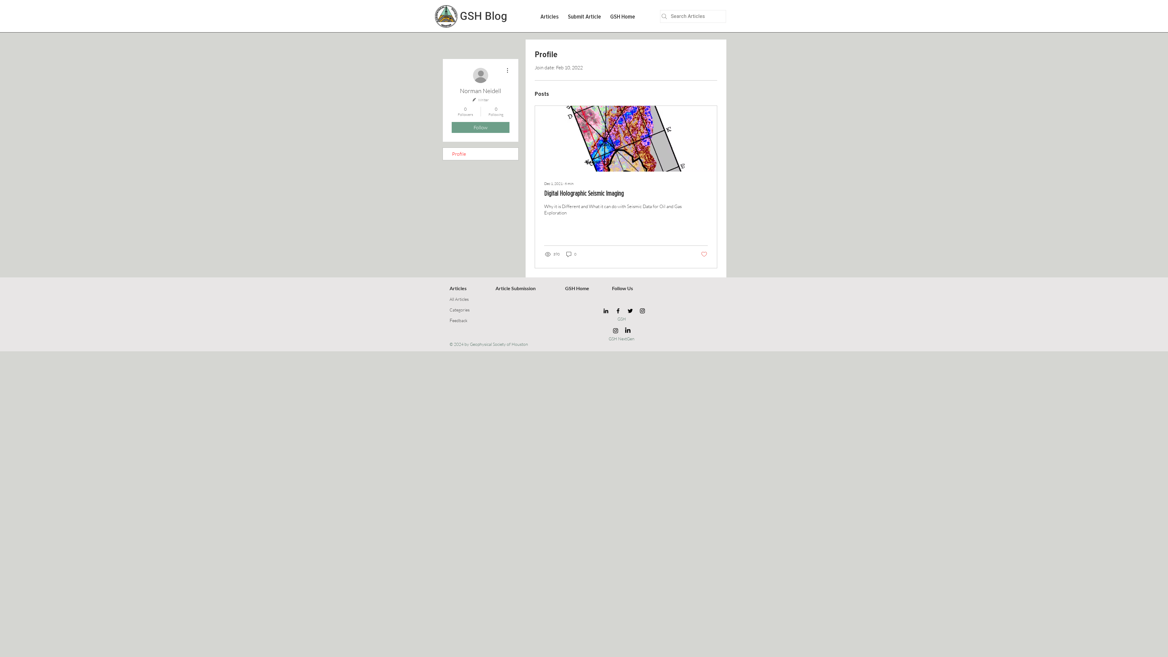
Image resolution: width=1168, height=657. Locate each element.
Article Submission (515, 288)
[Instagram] (642, 311)
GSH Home (577, 288)
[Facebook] (618, 311)
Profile (459, 154)
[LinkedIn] (606, 311)
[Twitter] (630, 311)
